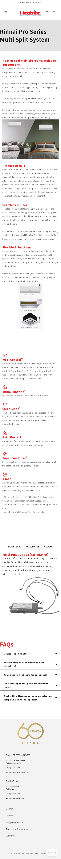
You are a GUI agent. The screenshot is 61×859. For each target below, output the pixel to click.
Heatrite (20, 853)
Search (9, 809)
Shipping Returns (14, 822)
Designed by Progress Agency (38, 853)
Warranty (10, 836)
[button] (6, 12)
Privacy (9, 816)
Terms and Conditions (17, 829)
